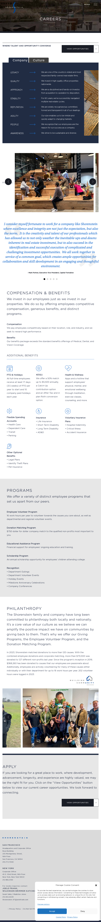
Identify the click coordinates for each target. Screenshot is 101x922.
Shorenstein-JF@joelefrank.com (15, 900)
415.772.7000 (8, 862)
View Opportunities (78, 49)
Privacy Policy (72, 917)
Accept (52, 911)
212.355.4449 (7, 897)
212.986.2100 (7, 880)
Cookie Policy (61, 917)
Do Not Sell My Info (31, 909)
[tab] (18, 60)
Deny (83, 911)
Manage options (43, 904)
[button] (96, 885)
